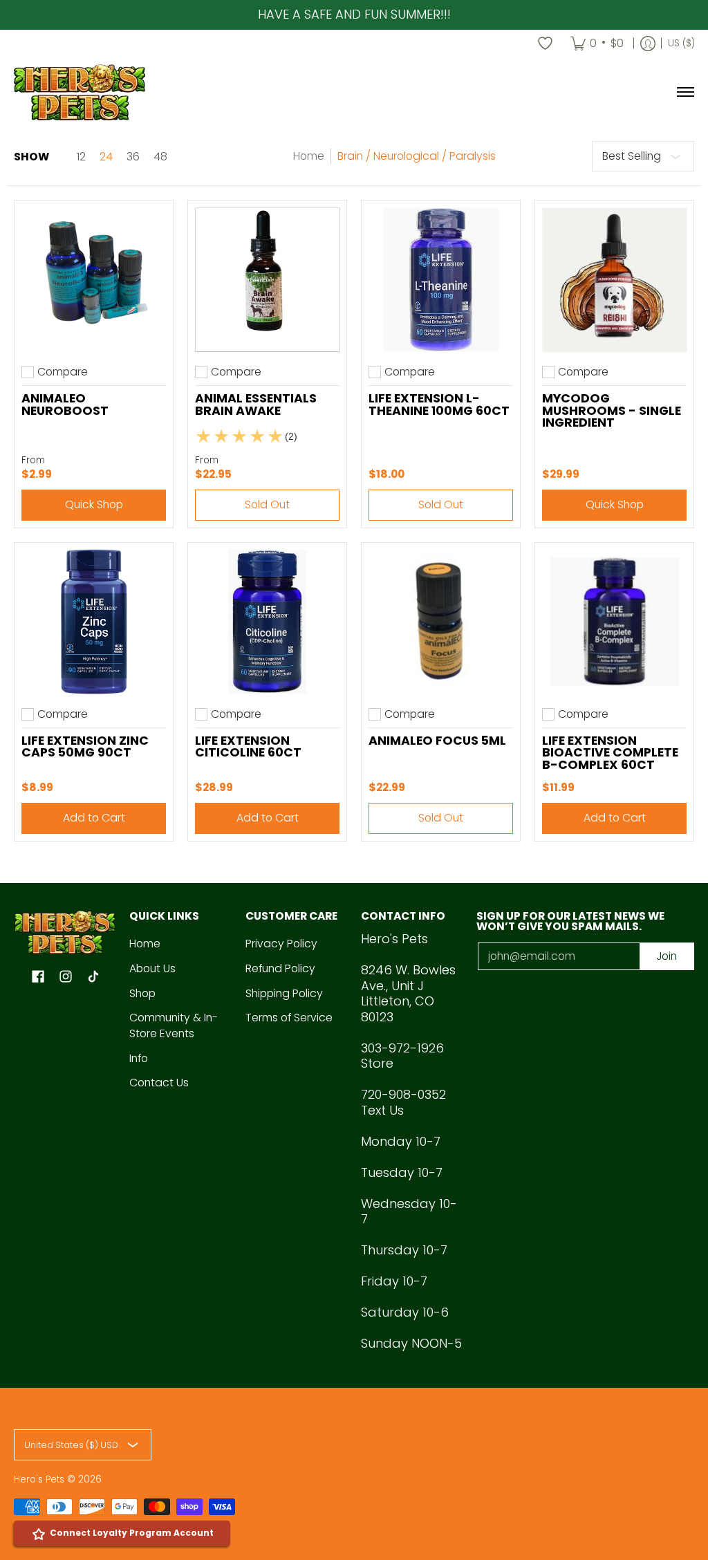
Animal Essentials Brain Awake (256, 404)
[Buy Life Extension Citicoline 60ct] (267, 622)
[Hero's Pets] (79, 92)
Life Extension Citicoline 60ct (248, 746)
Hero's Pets (39, 1479)
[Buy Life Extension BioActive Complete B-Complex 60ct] (614, 622)
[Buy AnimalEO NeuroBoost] (93, 279)
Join (666, 956)
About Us (152, 968)
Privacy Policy (281, 943)
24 (106, 157)
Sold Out (267, 504)
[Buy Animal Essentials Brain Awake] (267, 279)
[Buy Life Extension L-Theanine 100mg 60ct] (441, 279)
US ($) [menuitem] (681, 43)
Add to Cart (94, 818)
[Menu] (685, 92)
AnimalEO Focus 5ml (437, 740)
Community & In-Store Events (173, 1025)
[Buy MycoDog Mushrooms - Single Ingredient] (614, 279)
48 (160, 157)
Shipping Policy (284, 993)
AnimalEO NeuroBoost (65, 404)
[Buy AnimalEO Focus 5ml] (441, 622)
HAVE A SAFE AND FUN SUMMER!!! (354, 14)
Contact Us (159, 1082)
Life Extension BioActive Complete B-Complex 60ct (610, 752)
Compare (62, 372)
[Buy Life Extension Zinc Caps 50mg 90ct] (93, 622)
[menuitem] (597, 43)
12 (81, 157)
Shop (142, 993)
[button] (38, 978)
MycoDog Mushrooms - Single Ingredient (611, 410)
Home (308, 156)
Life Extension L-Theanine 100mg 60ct (439, 404)
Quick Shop (94, 504)
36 (133, 157)
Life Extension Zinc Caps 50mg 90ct (85, 746)
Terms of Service (289, 1017)
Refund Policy (280, 968)
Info (138, 1058)
